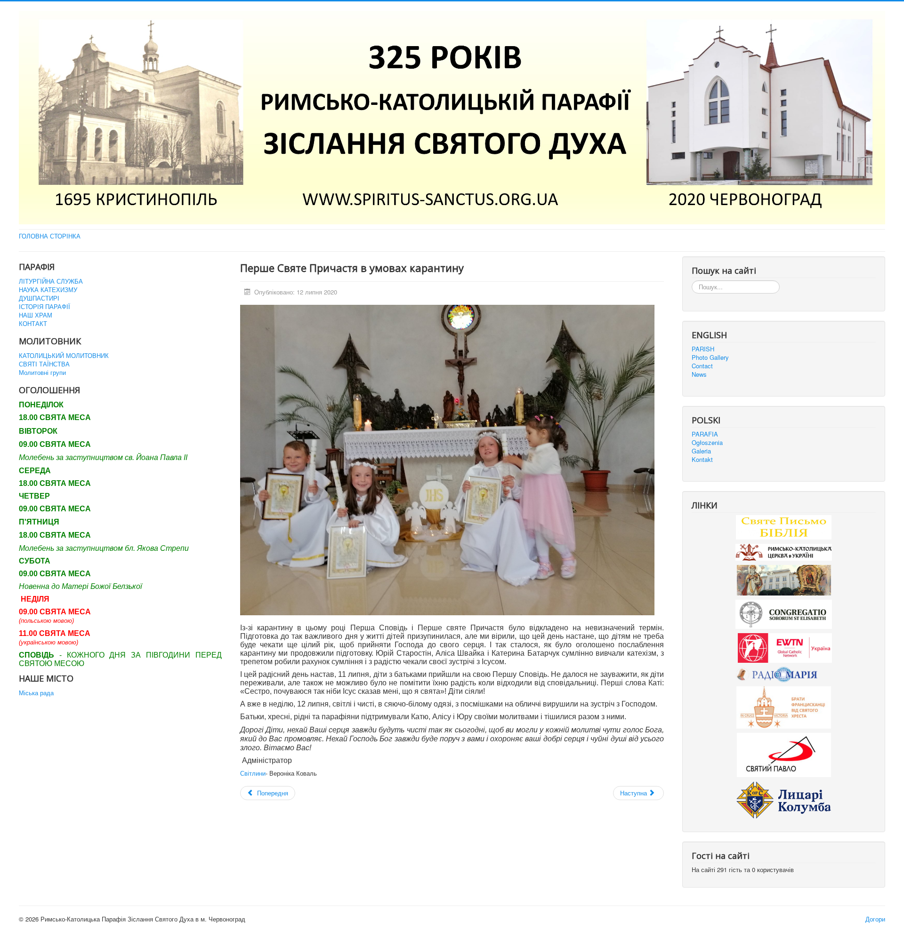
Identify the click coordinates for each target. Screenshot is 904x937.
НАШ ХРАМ (35, 315)
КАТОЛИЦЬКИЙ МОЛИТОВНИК (64, 355)
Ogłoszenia (707, 442)
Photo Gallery (710, 357)
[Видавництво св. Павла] (784, 754)
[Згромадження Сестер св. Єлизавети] (783, 613)
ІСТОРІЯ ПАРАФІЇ (44, 306)
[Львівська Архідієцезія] (784, 579)
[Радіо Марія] (783, 673)
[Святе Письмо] (783, 526)
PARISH (703, 349)
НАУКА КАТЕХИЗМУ (48, 290)
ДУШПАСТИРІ (39, 298)
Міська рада (36, 693)
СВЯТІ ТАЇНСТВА (44, 364)
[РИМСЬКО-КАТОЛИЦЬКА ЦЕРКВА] (783, 551)
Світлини (253, 773)
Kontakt (702, 459)
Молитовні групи (42, 372)
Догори (875, 918)
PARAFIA (705, 434)
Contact (702, 366)
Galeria (701, 451)
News (699, 374)
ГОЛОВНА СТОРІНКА (50, 236)
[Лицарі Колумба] (783, 798)
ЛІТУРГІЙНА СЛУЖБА (51, 281)
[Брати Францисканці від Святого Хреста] (783, 706)
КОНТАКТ (33, 323)
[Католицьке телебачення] (785, 647)
